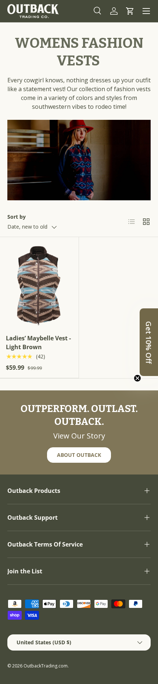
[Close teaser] (137, 378)
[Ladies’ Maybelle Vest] (39, 285)
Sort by (16, 216)
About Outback (79, 454)
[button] (130, 11)
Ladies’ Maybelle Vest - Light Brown (38, 342)
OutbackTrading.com (46, 666)
